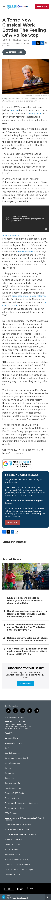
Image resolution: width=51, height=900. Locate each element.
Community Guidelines (14, 808)
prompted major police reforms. (29, 296)
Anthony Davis (34, 113)
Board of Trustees (12, 753)
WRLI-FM (28, 726)
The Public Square (12, 875)
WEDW (19, 724)
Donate (43, 6)
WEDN (13, 724)
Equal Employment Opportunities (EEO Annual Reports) (24, 819)
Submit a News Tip (12, 783)
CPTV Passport (11, 813)
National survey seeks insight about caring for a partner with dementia (27, 639)
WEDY (25, 724)
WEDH (7, 724)
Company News (11, 738)
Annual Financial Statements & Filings (20, 835)
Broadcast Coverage (13, 840)
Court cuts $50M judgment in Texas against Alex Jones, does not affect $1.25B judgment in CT (27, 651)
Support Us (9, 778)
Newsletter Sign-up (13, 788)
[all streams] (48, 897)
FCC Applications (12, 850)
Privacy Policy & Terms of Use (17, 830)
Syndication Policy (12, 855)
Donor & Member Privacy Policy (18, 824)
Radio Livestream (12, 798)
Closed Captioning (12, 845)
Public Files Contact (11, 728)
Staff (7, 748)
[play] (3, 897)
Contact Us (9, 773)
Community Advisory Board (16, 758)
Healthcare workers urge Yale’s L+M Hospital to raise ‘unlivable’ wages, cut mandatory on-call (27, 614)
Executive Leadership (14, 743)
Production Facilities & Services (17, 865)
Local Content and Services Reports (20, 870)
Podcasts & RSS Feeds (14, 793)
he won (14, 110)
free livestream (25, 251)
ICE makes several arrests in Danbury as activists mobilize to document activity (25, 600)
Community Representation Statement (21, 803)
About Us (8, 733)
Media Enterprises (12, 763)
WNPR (16, 726)
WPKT (22, 726)
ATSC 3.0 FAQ (24, 728)
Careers (8, 768)
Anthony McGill (10, 235)
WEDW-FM (9, 726)
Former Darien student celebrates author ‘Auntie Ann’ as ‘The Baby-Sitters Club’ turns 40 (26, 627)
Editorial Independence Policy (17, 860)
